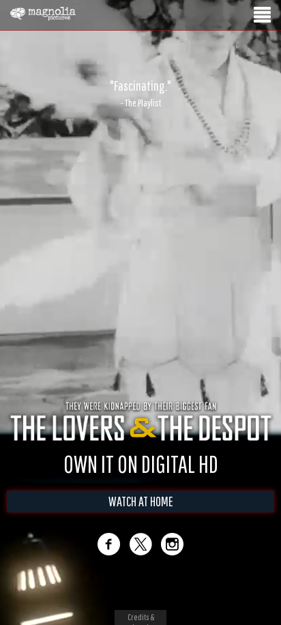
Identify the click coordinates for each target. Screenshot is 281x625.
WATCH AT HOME (140, 501)
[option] (140, 93)
